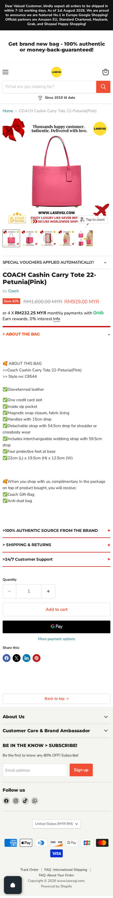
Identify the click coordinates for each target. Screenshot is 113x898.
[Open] (13, 885)
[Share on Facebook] (7, 658)
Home (8, 111)
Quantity (10, 580)
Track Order (29, 869)
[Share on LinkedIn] (26, 658)
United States (54, 823)
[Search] (103, 87)
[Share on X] (16, 658)
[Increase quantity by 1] (48, 591)
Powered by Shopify (56, 886)
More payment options (56, 639)
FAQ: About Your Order (56, 875)
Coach (13, 291)
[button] (56, 333)
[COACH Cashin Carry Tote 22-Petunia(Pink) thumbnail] (11, 238)
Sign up (81, 770)
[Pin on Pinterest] (36, 658)
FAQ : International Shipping (65, 869)
